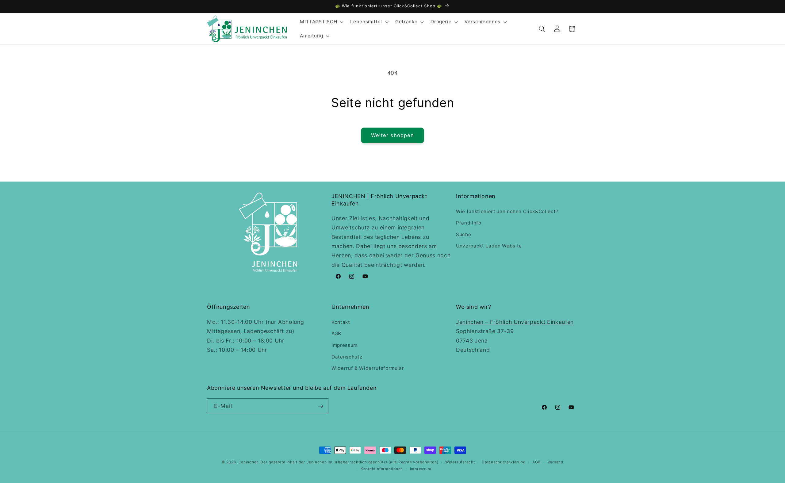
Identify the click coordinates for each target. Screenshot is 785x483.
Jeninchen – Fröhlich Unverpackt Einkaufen (515, 322)
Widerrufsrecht (460, 462)
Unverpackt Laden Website (489, 246)
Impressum (344, 345)
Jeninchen (249, 462)
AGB (336, 333)
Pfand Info (468, 223)
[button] (321, 22)
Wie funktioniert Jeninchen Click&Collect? (507, 211)
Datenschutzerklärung (503, 462)
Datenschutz (346, 357)
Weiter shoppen (392, 135)
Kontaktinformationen (382, 468)
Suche (463, 234)
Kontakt (340, 322)
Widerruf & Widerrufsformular (367, 368)
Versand (556, 462)
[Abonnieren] (320, 406)
